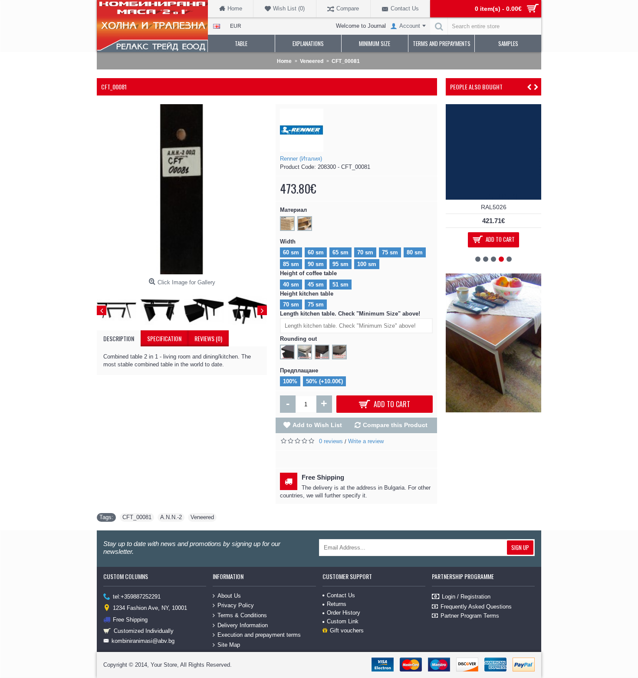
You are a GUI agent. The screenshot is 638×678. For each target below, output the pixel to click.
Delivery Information (242, 625)
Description (118, 338)
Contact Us (341, 595)
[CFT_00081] (182, 189)
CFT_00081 (136, 517)
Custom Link (342, 621)
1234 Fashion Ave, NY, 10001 (150, 608)
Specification (164, 338)
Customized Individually (144, 631)
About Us (229, 595)
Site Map (228, 645)
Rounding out (298, 339)
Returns (336, 604)
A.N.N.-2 (171, 517)
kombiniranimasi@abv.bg (143, 641)
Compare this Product (395, 424)
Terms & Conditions (242, 615)
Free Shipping (130, 619)
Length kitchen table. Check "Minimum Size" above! (350, 313)
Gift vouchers (347, 630)
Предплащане (299, 370)
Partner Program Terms (470, 615)
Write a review (366, 441)
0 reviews (331, 441)
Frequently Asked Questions (476, 606)
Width (288, 241)
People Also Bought (476, 86)
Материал (293, 210)
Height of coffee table (308, 273)
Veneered (202, 517)
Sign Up (520, 547)
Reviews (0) (208, 338)
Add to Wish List (317, 424)
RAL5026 (493, 207)
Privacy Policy (235, 605)
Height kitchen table (306, 293)
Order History (343, 612)
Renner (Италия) (301, 158)
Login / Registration (466, 596)
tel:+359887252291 (137, 596)
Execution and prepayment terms (259, 635)
